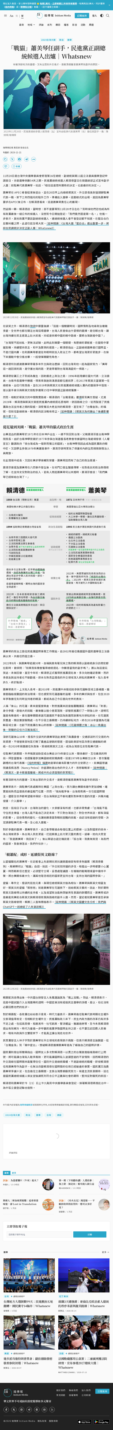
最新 (6, 1172)
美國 (6, 1353)
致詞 (33, 326)
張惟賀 (6, 1310)
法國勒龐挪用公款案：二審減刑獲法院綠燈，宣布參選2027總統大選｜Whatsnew (82, 1363)
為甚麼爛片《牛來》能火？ (21, 1180)
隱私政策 (42, 1420)
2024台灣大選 (48, 39)
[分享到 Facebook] (19, 159)
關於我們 (60, 1390)
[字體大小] (11, 15)
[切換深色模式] (101, 15)
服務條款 (53, 1420)
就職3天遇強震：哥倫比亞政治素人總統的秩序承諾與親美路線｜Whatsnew (83, 1303)
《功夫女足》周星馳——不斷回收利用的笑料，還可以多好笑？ (77, 1204)
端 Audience (64, 1188)
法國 (61, 1353)
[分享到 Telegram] (26, 159)
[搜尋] (106, 15)
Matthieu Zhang (66, 1372)
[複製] (5, 159)
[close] (109, 5)
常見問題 (60, 1395)
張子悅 (6, 1208)
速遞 (59, 1114)
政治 (61, 39)
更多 (14, 1172)
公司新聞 (86, 1395)
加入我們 (86, 1390)
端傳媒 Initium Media (23, 1420)
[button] (30, 24)
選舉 (69, 39)
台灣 (49, 1114)
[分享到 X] (12, 159)
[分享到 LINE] (33, 159)
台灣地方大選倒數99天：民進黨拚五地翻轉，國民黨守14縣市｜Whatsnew (28, 1303)
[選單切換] (34, 24)
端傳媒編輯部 (26, 1104)
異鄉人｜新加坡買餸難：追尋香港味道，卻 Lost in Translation (20, 1202)
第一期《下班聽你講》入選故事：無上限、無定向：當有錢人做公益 (76, 1182)
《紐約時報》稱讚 (37, 763)
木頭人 (6, 1184)
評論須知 (13, 1152)
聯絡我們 (73, 1390)
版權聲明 (73, 1395)
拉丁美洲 (63, 1296)
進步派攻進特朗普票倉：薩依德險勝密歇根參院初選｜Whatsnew (28, 1360)
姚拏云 (61, 1310)
